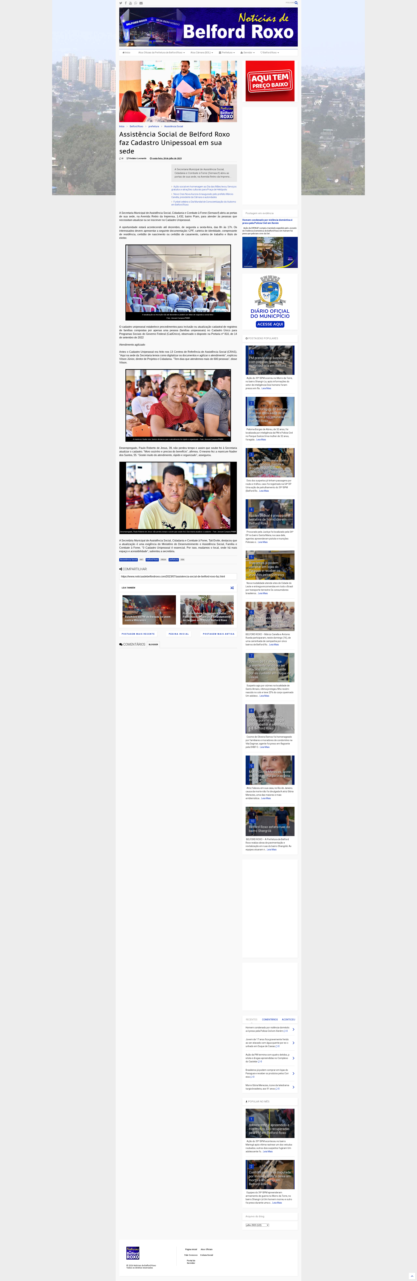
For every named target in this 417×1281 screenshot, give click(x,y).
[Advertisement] (143, 184)
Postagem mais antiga (219, 634)
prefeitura (154, 126)
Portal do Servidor (191, 1262)
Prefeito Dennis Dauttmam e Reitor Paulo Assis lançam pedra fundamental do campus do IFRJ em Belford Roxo (207, 617)
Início (127, 52)
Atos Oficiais (207, 1249)
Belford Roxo (270, 52)
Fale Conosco (191, 1255)
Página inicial (179, 634)
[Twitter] (120, 3)
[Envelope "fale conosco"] (141, 3)
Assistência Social (173, 126)
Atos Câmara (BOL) (201, 52)
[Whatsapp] (135, 3)
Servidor (247, 52)
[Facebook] (126, 3)
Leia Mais (266, 388)
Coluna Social (206, 1255)
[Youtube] (130, 3)
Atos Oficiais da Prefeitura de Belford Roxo (160, 52)
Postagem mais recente (138, 634)
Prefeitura (226, 52)
